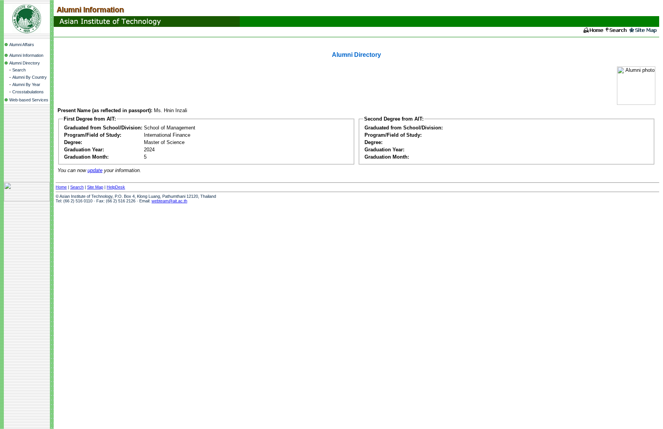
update (94, 170)
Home (61, 187)
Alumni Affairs (21, 44)
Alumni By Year (26, 84)
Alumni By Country (29, 77)
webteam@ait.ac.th (169, 201)
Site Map (95, 187)
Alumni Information (26, 55)
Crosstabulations (28, 91)
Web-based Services (28, 100)
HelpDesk (116, 187)
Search (19, 70)
